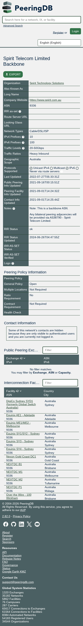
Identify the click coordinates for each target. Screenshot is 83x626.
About (6, 532)
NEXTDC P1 (14, 487)
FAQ (5, 561)
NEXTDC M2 (14, 479)
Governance (10, 565)
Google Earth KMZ (14, 571)
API (4, 552)
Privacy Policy (21, 516)
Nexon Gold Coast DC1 (21, 456)
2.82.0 (6, 516)
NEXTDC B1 (14, 464)
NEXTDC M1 (14, 471)
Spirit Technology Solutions (47, 83)
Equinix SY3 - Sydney (20, 441)
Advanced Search (13, 25)
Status (6, 568)
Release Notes (11, 558)
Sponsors (8, 542)
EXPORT (13, 74)
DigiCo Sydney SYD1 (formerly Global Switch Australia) (21, 404)
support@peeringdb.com (18, 582)
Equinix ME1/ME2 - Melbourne (18, 424)
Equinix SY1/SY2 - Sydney (23, 433)
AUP (22, 510)
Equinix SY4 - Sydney (20, 449)
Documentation (12, 555)
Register (58, 32)
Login (75, 31)
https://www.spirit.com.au (45, 100)
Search (6, 538)
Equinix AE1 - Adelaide (20, 415)
